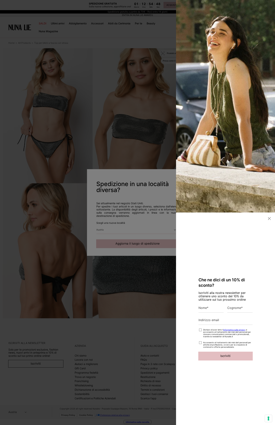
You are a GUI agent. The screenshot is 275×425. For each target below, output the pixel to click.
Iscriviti (225, 356)
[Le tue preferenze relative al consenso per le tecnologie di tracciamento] (268, 418)
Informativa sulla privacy (234, 330)
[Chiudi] (269, 218)
